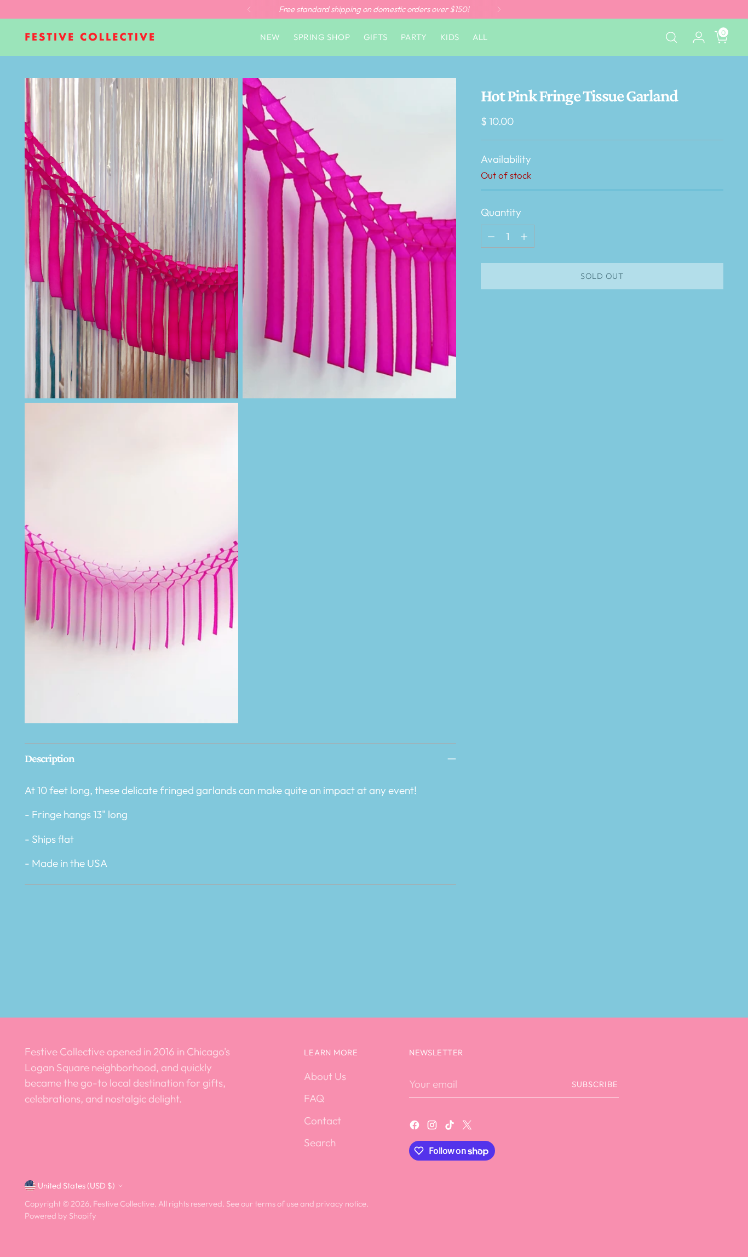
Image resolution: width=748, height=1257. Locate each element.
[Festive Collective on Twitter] (468, 1127)
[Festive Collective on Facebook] (415, 1127)
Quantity (501, 212)
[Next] (499, 9)
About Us (325, 1076)
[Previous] (249, 9)
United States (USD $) (76, 1185)
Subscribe (595, 1084)
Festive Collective (123, 1203)
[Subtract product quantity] (491, 236)
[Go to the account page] (694, 37)
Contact (322, 1120)
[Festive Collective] (90, 37)
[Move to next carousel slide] (714, 979)
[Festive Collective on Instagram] (433, 1127)
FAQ (314, 1098)
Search (320, 1142)
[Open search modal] (671, 37)
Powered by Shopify (60, 1215)
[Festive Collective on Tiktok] (450, 1127)
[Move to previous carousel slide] (689, 980)
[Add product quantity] (524, 236)
